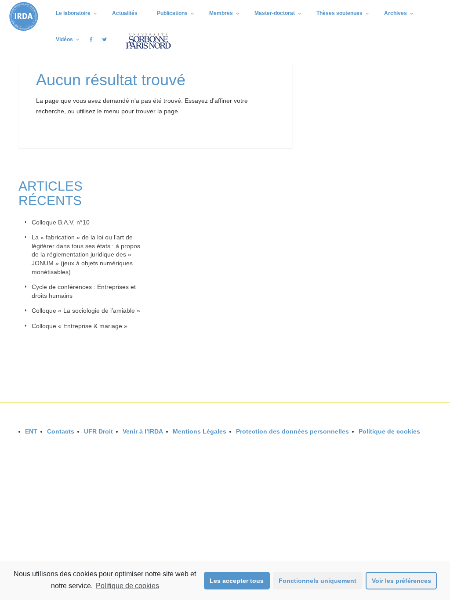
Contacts (60, 431)
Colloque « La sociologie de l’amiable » (86, 310)
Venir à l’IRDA (143, 431)
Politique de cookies (127, 585)
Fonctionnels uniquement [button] (317, 580)
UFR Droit (98, 431)
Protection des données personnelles (292, 431)
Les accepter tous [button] (237, 580)
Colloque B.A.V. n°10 (61, 222)
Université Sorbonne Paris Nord (392, 444)
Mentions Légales (199, 431)
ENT (31, 431)
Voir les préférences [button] (401, 580)
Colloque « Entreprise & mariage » (79, 325)
